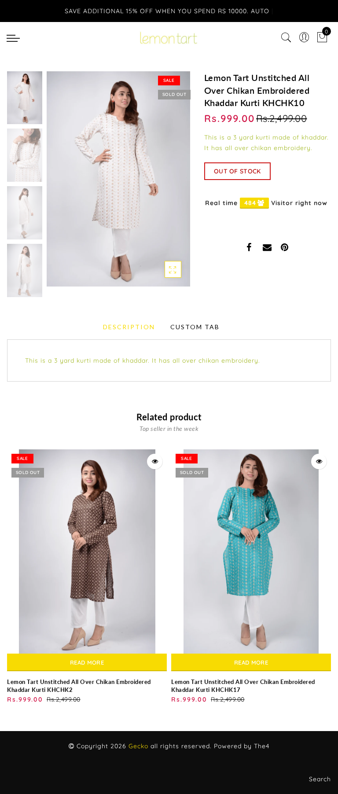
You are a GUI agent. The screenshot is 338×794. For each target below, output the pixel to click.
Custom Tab (195, 327)
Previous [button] (62, 184)
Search (320, 779)
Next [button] (163, 184)
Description (129, 327)
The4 (261, 746)
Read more (87, 662)
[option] (118, 179)
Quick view (154, 461)
